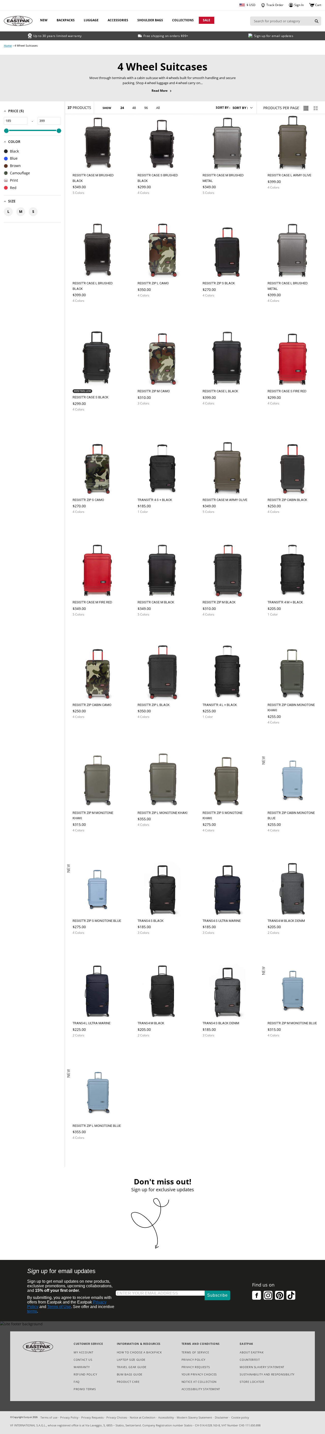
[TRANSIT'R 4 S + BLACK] (148, 523)
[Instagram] (268, 1295)
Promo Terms (85, 1389)
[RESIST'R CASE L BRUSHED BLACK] (83, 312)
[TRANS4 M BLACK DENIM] (278, 944)
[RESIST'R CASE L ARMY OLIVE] (278, 199)
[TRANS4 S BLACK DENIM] (213, 1047)
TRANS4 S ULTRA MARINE (222, 921)
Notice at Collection (199, 1382)
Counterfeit (250, 1360)
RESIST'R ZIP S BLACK (219, 283)
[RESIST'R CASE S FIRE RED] (278, 415)
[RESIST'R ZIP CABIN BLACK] (278, 523)
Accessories (118, 20)
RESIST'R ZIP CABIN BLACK (287, 500)
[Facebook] (256, 1295)
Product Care (128, 1382)
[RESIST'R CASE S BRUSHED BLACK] (148, 204)
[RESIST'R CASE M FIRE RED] (83, 626)
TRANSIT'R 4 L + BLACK (220, 705)
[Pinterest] (279, 1295)
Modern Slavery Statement (262, 1367)
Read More (163, 90)
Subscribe (217, 1295)
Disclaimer (222, 1417)
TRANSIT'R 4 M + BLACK (285, 602)
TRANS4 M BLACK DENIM (286, 921)
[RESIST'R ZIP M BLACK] (213, 626)
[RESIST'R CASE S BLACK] (83, 421)
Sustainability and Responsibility (267, 1374)
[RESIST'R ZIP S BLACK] (213, 307)
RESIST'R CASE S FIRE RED (287, 391)
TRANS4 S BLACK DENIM (221, 1023)
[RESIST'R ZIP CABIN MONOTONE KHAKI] (278, 734)
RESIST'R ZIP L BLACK (154, 705)
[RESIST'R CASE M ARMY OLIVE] (213, 523)
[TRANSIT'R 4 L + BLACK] (213, 728)
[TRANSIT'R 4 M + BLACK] (278, 626)
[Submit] (316, 21)
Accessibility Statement (201, 1389)
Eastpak (28, 1417)
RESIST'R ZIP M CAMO (154, 391)
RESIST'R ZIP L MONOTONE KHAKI (162, 813)
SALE (206, 20)
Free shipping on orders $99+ (165, 36)
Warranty (82, 1367)
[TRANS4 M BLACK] (148, 1047)
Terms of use (48, 1417)
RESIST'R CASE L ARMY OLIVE (289, 175)
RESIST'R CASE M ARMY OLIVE (225, 500)
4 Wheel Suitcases (26, 45)
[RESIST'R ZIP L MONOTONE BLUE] (83, 1151)
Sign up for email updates (274, 36)
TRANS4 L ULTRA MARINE (91, 1023)
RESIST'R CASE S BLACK (90, 397)
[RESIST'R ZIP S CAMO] (83, 523)
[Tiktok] (290, 1295)
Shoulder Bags (150, 20)
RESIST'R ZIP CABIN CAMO (92, 705)
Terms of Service (195, 1352)
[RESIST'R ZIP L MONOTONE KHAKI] (148, 836)
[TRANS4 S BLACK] (148, 944)
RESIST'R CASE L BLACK (220, 391)
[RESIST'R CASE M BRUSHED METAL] (213, 204)
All (158, 107)
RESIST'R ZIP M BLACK (219, 602)
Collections (183, 20)
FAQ (77, 1382)
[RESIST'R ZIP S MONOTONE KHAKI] (213, 842)
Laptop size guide (131, 1360)
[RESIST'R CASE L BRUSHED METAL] (278, 312)
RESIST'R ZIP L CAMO (153, 283)
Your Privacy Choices (199, 1374)
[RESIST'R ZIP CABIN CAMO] (83, 728)
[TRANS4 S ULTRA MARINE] (213, 944)
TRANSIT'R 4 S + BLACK (155, 500)
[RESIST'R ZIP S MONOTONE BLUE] (83, 946)
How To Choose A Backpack (139, 1352)
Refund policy (85, 1374)
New (43, 20)
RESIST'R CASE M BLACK (156, 602)
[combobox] (281, 21)
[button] (242, 108)
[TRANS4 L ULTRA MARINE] (83, 1047)
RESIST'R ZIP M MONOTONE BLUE (292, 1023)
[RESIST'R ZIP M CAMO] (148, 415)
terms (32, 1311)
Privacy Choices (116, 1417)
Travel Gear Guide (132, 1367)
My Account (83, 1352)
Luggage (91, 20)
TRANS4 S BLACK (151, 921)
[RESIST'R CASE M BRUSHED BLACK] (83, 204)
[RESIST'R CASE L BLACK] (213, 415)
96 (146, 107)
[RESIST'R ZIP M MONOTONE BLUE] (278, 1049)
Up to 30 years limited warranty (57, 36)
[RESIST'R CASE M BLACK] (148, 626)
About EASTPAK (252, 1352)
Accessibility (166, 1417)
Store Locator (252, 1382)
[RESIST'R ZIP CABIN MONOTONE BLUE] (278, 844)
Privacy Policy (193, 1360)
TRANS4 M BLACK (151, 1023)
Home (8, 45)
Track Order (274, 5)
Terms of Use (59, 1307)
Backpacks (66, 20)
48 (134, 107)
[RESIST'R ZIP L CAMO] (148, 307)
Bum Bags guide (129, 1374)
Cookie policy (240, 1417)
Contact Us (83, 1360)
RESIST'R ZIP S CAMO (88, 500)
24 (122, 107)
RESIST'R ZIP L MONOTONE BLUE (97, 1126)
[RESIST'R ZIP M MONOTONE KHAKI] (83, 842)
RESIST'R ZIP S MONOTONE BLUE (97, 921)
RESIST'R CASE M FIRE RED (92, 602)
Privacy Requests (196, 1367)
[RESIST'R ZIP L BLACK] (148, 728)
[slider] (6, 131)
